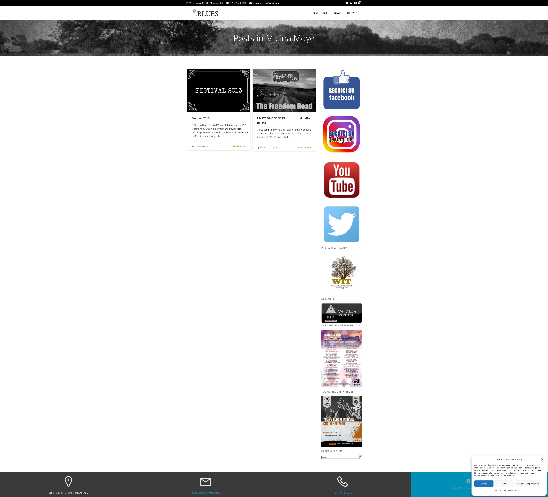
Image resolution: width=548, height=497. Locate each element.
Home (316, 13)
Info (325, 13)
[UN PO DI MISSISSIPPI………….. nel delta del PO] (284, 90)
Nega (504, 483)
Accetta (483, 483)
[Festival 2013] (218, 90)
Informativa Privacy (511, 490)
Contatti (352, 13)
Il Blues (197, 146)
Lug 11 (274, 147)
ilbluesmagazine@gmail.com (205, 492)
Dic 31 (208, 146)
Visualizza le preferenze (528, 483)
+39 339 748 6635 (342, 492)
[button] (542, 459)
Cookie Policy (497, 490)
